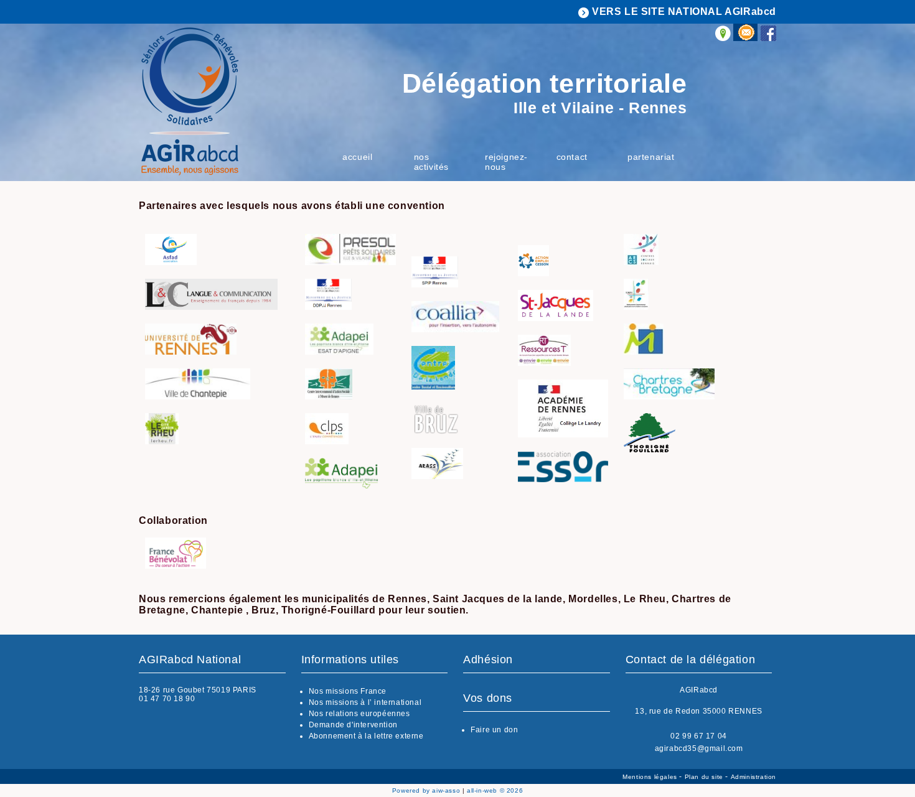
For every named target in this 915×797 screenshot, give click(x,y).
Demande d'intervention (353, 724)
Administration (753, 776)
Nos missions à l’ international (365, 702)
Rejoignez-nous (506, 162)
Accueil (357, 157)
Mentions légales (650, 776)
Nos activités (431, 162)
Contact (572, 157)
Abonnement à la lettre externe (366, 736)
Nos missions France (348, 691)
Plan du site (705, 776)
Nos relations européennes (359, 713)
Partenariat (651, 157)
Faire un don (494, 729)
